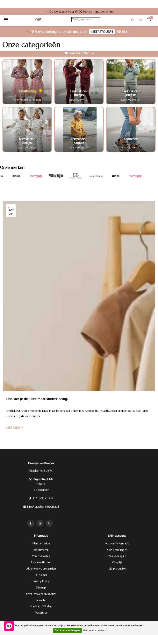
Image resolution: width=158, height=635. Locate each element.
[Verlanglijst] (140, 20)
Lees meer (14, 427)
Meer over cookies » (95, 630)
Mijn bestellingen (117, 550)
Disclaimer (41, 575)
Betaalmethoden (41, 562)
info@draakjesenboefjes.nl (43, 506)
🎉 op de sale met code (79, 32)
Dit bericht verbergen (67, 630)
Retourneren (41, 550)
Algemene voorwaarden (41, 568)
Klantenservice (41, 543)
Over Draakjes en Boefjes (41, 594)
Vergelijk (117, 562)
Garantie (41, 600)
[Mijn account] (132, 20)
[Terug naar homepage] (38, 19)
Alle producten (117, 568)
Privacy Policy (41, 581)
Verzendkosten (41, 556)
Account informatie (117, 543)
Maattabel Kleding (41, 606)
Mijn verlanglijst (117, 556)
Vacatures (41, 612)
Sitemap (41, 587)
